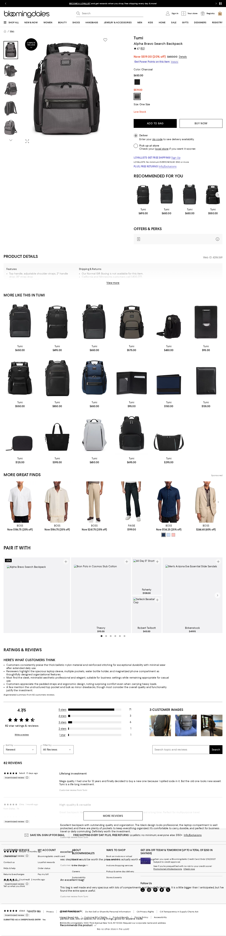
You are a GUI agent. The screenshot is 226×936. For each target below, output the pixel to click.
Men (12, 31)
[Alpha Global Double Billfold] (168, 378)
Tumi (138, 37)
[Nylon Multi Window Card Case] (131, 378)
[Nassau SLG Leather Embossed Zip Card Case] (20, 434)
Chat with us (10, 856)
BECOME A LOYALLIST (80, 3)
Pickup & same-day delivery (120, 871)
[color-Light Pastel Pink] (173, 535)
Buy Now (201, 123)
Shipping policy (11, 880)
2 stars (63, 728)
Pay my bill (43, 874)
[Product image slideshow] (66, 90)
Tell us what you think (14, 886)
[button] (57, 90)
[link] (143, 211)
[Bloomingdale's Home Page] (27, 14)
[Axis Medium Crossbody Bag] (168, 434)
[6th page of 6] (124, 636)
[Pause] (220, 3)
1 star (63, 735)
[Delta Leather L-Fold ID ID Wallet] (205, 378)
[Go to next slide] (216, 3)
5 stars (63, 709)
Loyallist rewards (46, 862)
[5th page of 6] (120, 636)
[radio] (163, 535)
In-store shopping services (119, 865)
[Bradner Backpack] (189, 195)
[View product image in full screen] (27, 141)
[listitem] (113, 3)
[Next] (218, 194)
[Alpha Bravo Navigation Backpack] (212, 195)
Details (183, 56)
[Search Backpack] (94, 378)
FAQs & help (10, 868)
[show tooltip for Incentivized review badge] (26, 777)
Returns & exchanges (14, 874)
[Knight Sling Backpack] (168, 322)
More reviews (113, 816)
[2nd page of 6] (106, 636)
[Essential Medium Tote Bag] (57, 434)
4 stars (62, 716)
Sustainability (79, 877)
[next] (217, 595)
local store (161, 149)
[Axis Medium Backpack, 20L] (94, 434)
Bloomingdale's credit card (51, 856)
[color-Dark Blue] (163, 535)
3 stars (63, 722)
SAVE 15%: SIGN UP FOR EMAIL (47, 835)
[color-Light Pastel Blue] (168, 535)
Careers (76, 871)
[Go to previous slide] (6, 3)
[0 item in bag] (220, 13)
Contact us (9, 862)
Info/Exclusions (168, 166)
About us (76, 859)
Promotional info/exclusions (167, 869)
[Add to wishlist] (105, 39)
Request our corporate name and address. (144, 923)
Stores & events (114, 877)
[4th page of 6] (115, 636)
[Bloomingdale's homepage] (5, 31)
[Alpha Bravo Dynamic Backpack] (143, 195)
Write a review (22, 734)
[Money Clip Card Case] (205, 322)
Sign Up (175, 157)
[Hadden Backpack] (131, 434)
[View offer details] (178, 239)
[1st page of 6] (101, 636)
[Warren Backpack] (166, 195)
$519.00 (153, 56)
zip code (157, 139)
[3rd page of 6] (111, 636)
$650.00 (172, 56)
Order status (44, 868)
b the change (78, 865)
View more (112, 282)
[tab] (11, 50)
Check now (189, 869)
